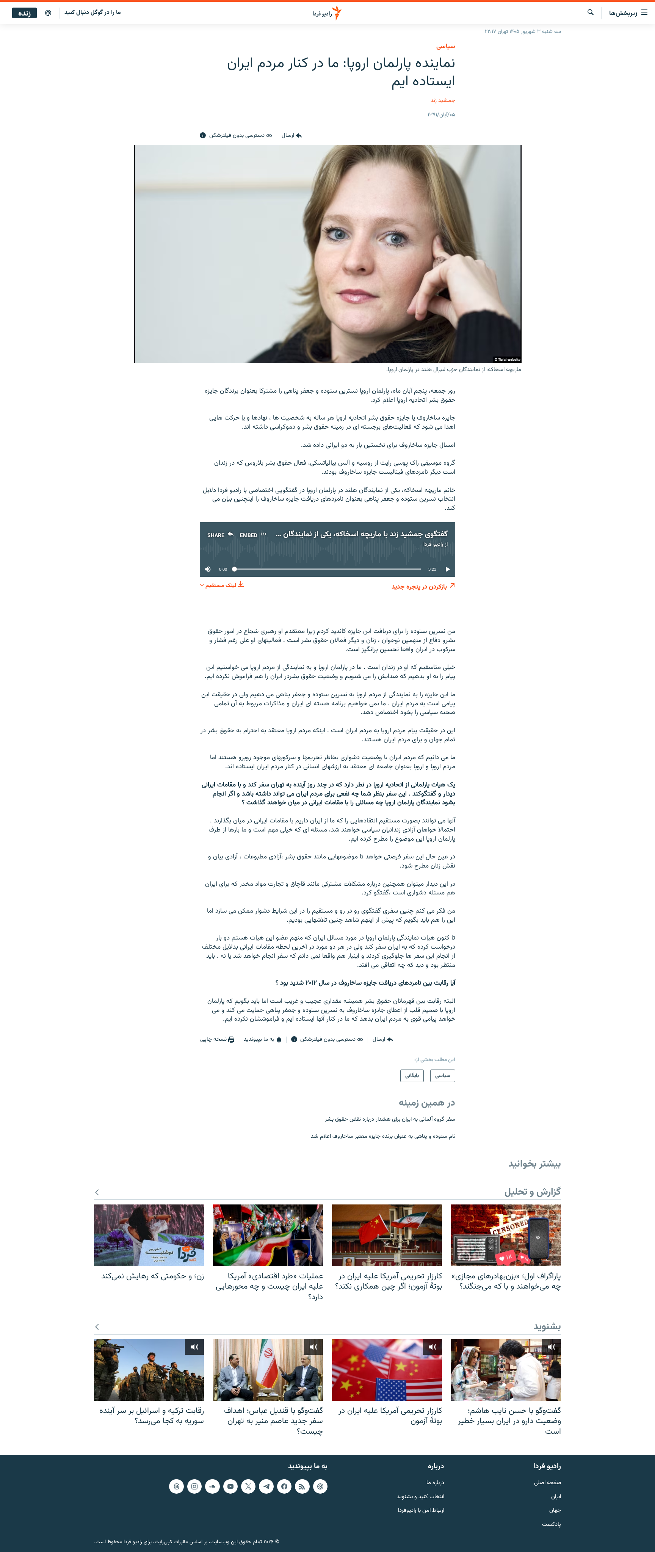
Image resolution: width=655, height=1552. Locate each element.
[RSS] (302, 1486)
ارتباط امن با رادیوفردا (421, 1511)
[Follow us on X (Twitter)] (248, 1486)
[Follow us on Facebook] (284, 1486)
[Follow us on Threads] (176, 1486)
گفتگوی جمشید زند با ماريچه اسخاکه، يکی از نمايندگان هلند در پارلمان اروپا (334, 534)
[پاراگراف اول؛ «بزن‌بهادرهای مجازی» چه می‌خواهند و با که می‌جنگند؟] (506, 1235)
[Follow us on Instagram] (194, 1486)
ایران (556, 1497)
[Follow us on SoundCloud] (212, 1486)
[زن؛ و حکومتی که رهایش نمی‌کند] (149, 1235)
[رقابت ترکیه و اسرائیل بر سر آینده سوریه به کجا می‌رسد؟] (149, 1370)
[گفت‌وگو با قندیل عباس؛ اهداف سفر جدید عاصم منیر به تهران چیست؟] (268, 1370)
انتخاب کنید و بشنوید (420, 1497)
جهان (555, 1511)
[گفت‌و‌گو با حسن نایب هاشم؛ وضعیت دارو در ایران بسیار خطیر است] (506, 1370)
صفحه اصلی (547, 1483)
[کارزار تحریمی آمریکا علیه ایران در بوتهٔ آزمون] (387, 1370)
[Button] (292, 135)
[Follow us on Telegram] (266, 1486)
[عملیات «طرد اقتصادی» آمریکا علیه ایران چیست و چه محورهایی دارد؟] (268, 1235)
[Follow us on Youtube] (230, 1486)
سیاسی (445, 47)
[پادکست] (48, 13)
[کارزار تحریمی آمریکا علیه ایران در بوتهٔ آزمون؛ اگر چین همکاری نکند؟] (387, 1235)
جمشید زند (443, 100)
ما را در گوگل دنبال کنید (92, 12)
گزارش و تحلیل (533, 1192)
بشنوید (547, 1327)
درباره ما (435, 1483)
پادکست (551, 1525)
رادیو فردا (433, 544)
